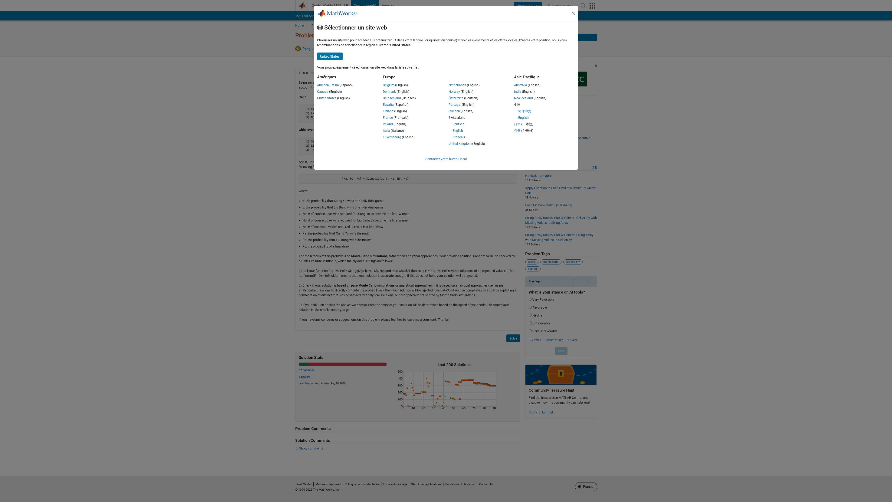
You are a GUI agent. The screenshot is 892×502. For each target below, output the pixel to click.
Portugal (455, 104)
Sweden (454, 111)
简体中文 (524, 111)
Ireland (388, 124)
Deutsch (458, 124)
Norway (454, 91)
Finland (388, 111)
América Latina (328, 85)
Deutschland (392, 98)
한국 (517, 130)
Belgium (388, 85)
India (517, 91)
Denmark (389, 91)
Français (459, 137)
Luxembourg (392, 137)
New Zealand (523, 98)
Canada (322, 91)
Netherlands (457, 85)
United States (326, 98)
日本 (517, 124)
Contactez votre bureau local (446, 159)
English (458, 130)
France (388, 117)
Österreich (456, 98)
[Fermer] (573, 13)
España (388, 104)
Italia (386, 130)
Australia (520, 85)
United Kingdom (460, 143)
